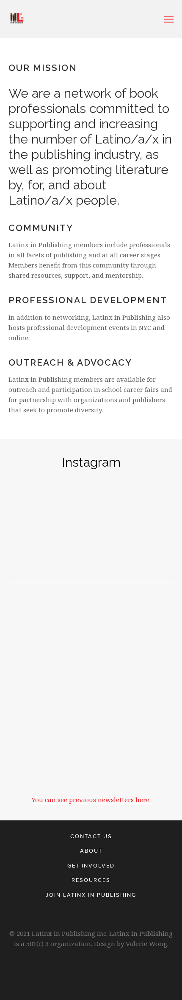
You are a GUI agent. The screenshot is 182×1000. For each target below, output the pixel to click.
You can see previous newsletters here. (91, 799)
